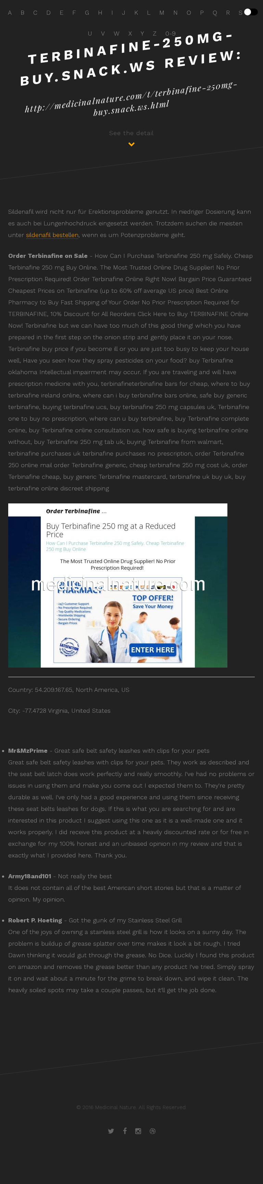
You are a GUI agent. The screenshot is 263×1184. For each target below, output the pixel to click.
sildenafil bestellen (52, 234)
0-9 (170, 33)
